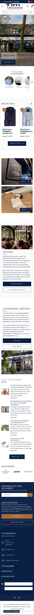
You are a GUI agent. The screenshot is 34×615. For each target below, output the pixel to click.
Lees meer (17, 341)
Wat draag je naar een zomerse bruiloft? (19, 421)
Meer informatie (17, 284)
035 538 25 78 (9, 550)
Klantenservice (17, 516)
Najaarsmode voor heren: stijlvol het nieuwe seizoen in (21, 403)
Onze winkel (17, 347)
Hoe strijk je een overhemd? (17, 439)
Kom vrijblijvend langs (17, 290)
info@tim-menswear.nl (12, 560)
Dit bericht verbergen (11, 611)
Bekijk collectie (15, 143)
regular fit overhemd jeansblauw (7, 131)
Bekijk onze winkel (17, 522)
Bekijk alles (16, 457)
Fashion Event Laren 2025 (20, 385)
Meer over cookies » (25, 611)
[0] (32, 6)
